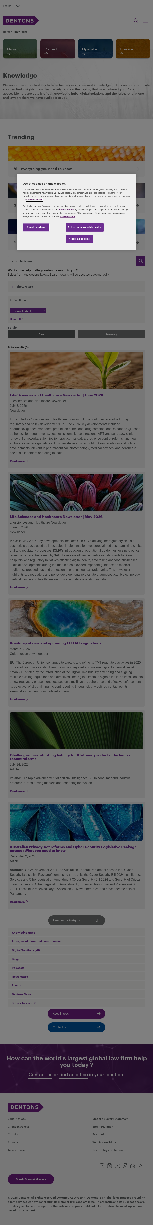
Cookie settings (36, 227)
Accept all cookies (79, 239)
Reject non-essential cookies (84, 227)
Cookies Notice (34, 199)
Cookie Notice (67, 216)
